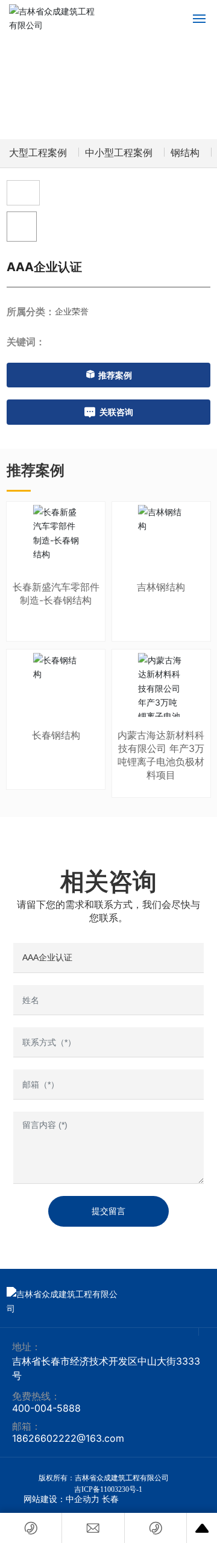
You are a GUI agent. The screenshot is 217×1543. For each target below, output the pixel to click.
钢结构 (185, 153)
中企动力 (82, 1499)
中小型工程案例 (119, 153)
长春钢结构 (56, 735)
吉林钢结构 (161, 587)
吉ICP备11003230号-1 (108, 1489)
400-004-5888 (46, 1408)
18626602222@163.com (68, 1438)
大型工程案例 (38, 153)
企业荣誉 (72, 311)
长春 (110, 1499)
